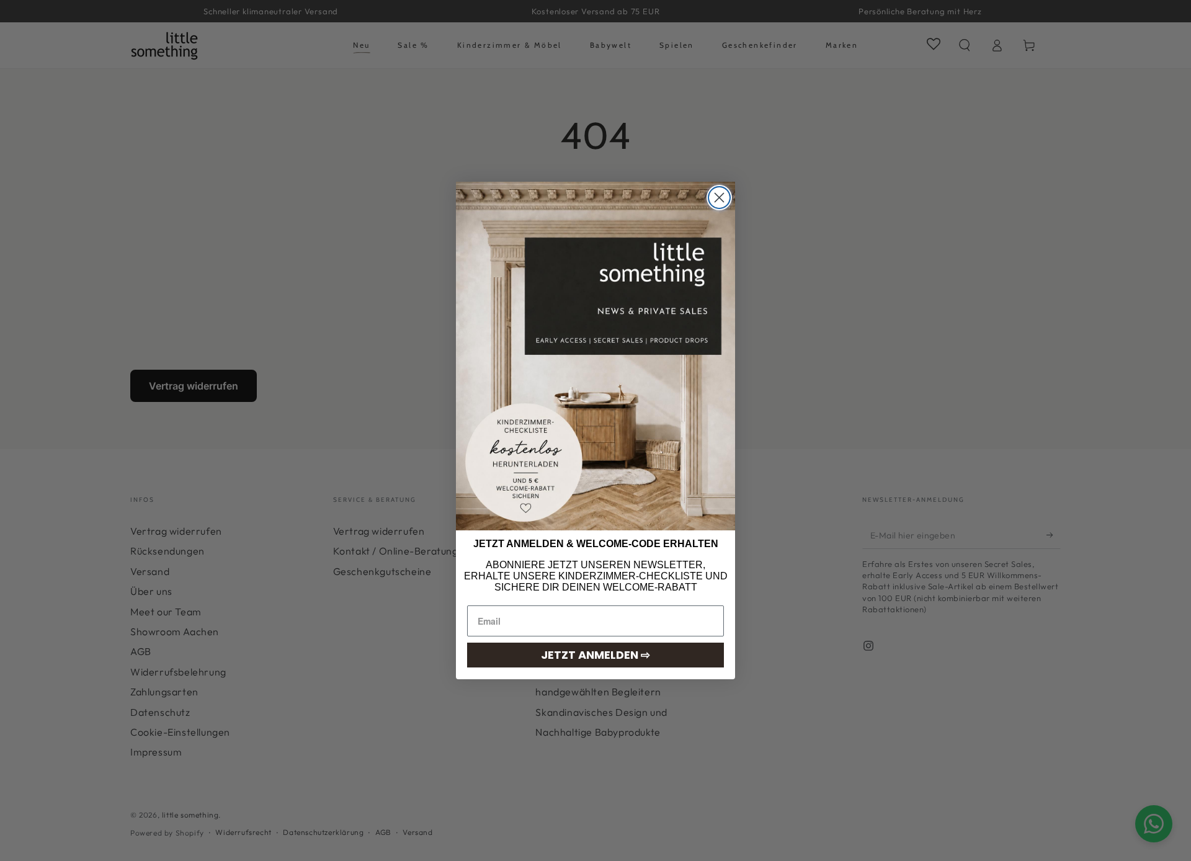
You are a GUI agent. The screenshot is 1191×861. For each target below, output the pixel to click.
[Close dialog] (719, 197)
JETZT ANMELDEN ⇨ (595, 654)
